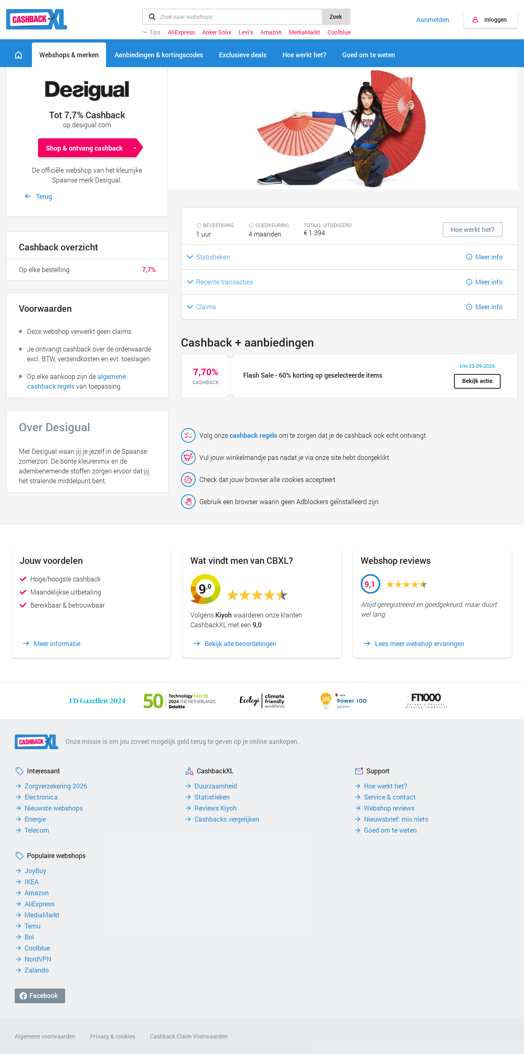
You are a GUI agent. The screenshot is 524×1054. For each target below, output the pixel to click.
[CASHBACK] (36, 19)
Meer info (489, 256)
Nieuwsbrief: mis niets (396, 819)
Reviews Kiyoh (215, 808)
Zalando (37, 970)
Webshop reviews (389, 808)
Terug (44, 196)
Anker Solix (216, 32)
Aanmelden (432, 19)
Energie (35, 819)
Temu (33, 926)
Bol (29, 937)
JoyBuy (35, 870)
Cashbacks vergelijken (226, 819)
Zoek (336, 16)
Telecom (37, 830)
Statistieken (212, 797)
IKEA (31, 881)
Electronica (41, 797)
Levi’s (246, 32)
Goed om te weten (390, 830)
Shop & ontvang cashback (84, 148)
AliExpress (181, 32)
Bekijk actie (477, 381)
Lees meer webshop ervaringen (419, 643)
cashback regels (253, 435)
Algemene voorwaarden (45, 1036)
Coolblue (339, 32)
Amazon (271, 32)
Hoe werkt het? (385, 786)
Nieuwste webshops (54, 808)
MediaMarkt (304, 32)
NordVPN (38, 959)
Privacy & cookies (112, 1036)
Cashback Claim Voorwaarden (189, 1036)
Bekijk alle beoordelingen (240, 643)
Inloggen (495, 19)
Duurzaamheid (215, 786)
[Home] (18, 55)
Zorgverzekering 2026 (56, 786)
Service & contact (390, 797)
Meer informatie (57, 643)
